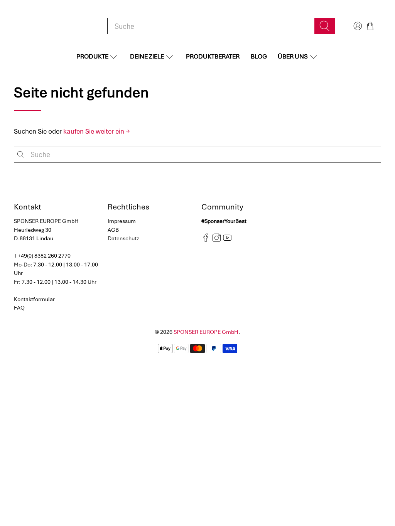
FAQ (19, 307)
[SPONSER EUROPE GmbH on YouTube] (227, 240)
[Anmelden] (356, 26)
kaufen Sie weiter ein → (96, 131)
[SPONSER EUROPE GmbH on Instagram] (216, 240)
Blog (259, 56)
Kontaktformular (34, 299)
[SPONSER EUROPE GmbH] (54, 26)
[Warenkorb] (370, 26)
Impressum (122, 221)
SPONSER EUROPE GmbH (206, 331)
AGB (113, 229)
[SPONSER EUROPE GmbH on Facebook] (205, 240)
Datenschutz (123, 238)
